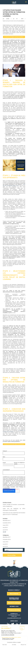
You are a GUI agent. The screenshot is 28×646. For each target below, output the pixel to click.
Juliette (7, 18)
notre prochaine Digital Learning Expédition (14, 441)
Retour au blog (11, 555)
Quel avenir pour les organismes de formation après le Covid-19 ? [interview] (14, 513)
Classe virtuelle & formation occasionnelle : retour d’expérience (14, 505)
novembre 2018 (7, 522)
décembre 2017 (7, 520)
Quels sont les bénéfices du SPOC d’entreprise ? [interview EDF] (14, 509)
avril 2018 (5, 529)
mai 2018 (5, 527)
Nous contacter (14, 593)
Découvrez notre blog (14, 610)
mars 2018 (5, 525)
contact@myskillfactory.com (14, 618)
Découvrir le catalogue (14, 602)
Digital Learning (6, 20)
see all (4, 532)
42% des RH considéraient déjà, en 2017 (14, 185)
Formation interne (13, 20)
